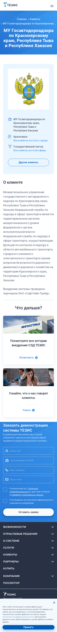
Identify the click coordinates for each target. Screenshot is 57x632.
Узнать (26, 410)
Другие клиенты (28, 162)
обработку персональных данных (27, 495)
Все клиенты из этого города (30, 140)
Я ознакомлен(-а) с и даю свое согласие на (30, 491)
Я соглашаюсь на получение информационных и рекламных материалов (31, 501)
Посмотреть (26, 357)
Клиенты (35, 19)
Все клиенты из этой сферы (29, 150)
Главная (22, 19)
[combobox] (28, 460)
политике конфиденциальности (18, 617)
